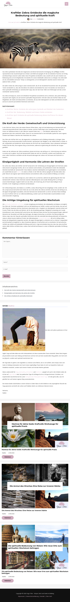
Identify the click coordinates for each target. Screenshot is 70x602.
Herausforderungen (44, 218)
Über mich (49, 596)
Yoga (17, 372)
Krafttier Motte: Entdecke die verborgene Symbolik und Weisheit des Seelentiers (35, 109)
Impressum (21, 596)
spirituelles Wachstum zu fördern (14, 204)
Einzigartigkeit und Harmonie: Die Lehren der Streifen (19, 293)
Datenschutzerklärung (32, 596)
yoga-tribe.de (12, 374)
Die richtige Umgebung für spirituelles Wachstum (18, 296)
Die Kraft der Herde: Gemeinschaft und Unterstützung (19, 290)
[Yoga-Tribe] (8, 3)
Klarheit (19, 172)
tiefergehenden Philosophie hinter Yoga (36, 377)
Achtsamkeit (29, 372)
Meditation (39, 372)
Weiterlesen (8, 457)
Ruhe (41, 131)
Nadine (11, 306)
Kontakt (42, 596)
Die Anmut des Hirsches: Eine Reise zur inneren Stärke (24, 510)
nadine (4, 453)
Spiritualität (22, 372)
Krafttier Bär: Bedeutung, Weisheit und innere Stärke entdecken (29, 112)
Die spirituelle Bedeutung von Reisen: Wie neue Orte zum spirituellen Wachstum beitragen (35, 572)
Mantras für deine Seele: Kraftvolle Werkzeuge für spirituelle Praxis (29, 450)
